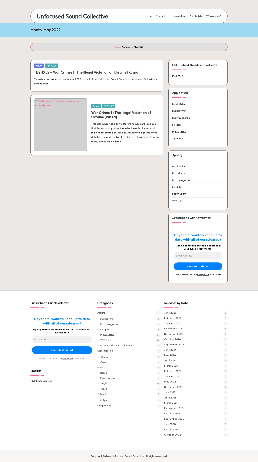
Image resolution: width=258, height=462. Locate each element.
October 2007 (172, 429)
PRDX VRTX (179, 131)
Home (117, 47)
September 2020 (174, 418)
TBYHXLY (51, 65)
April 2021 (170, 397)
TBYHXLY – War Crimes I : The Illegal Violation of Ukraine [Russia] (86, 72)
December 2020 (173, 408)
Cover (104, 362)
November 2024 (173, 333)
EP (101, 367)
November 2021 (173, 386)
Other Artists (104, 393)
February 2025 (172, 317)
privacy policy (203, 274)
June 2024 (170, 349)
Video (103, 388)
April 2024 (170, 360)
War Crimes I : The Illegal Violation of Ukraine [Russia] (121, 114)
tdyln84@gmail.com (41, 380)
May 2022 (170, 381)
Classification (105, 350)
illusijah (176, 124)
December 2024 (173, 328)
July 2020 (170, 424)
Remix (104, 372)
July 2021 (169, 392)
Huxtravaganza (181, 117)
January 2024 (172, 376)
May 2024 (170, 355)
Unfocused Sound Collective (72, 16)
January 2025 (172, 323)
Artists (101, 312)
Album (38, 65)
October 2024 (172, 339)
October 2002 (172, 434)
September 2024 (174, 344)
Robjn (103, 400)
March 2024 (171, 365)
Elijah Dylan (179, 103)
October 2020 (172, 413)
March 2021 (171, 402)
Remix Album (108, 378)
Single (103, 383)
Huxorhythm (179, 110)
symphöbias (104, 405)
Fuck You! (177, 76)
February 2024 (173, 370)
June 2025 (170, 312)
